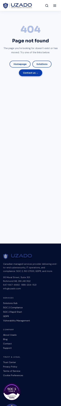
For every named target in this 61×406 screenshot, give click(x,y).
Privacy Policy (10, 366)
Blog (5, 339)
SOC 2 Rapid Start (12, 311)
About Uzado (10, 334)
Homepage (20, 64)
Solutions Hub (10, 303)
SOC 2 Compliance (13, 307)
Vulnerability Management (16, 320)
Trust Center (9, 362)
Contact (7, 343)
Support (7, 348)
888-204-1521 (28, 284)
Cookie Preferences (13, 375)
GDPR (6, 316)
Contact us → (30, 72)
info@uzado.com (12, 288)
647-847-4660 (11, 284)
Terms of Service (11, 371)
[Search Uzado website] (47, 6)
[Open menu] (55, 5)
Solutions (41, 64)
